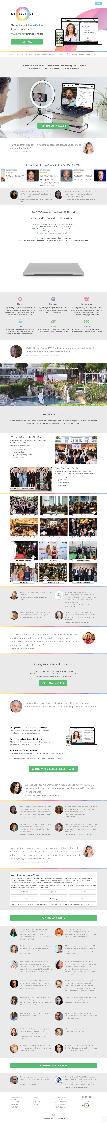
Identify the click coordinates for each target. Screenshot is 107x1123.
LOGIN (98, 4)
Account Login (58, 1099)
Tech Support (58, 1106)
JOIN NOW (26, 41)
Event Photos (14, 1107)
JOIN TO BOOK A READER (53, 126)
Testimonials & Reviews (39, 1103)
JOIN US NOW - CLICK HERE (53, 1065)
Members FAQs (59, 1103)
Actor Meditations (15, 1103)
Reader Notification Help (61, 1107)
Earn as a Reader (15, 1101)
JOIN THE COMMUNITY (53, 918)
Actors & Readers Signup (61, 1101)
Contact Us (36, 1104)
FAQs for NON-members (61, 1104)
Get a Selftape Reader (16, 1099)
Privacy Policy (36, 1101)
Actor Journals (14, 1104)
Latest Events (14, 1106)
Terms (34, 1099)
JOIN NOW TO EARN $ (53, 683)
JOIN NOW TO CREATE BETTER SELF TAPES (53, 769)
